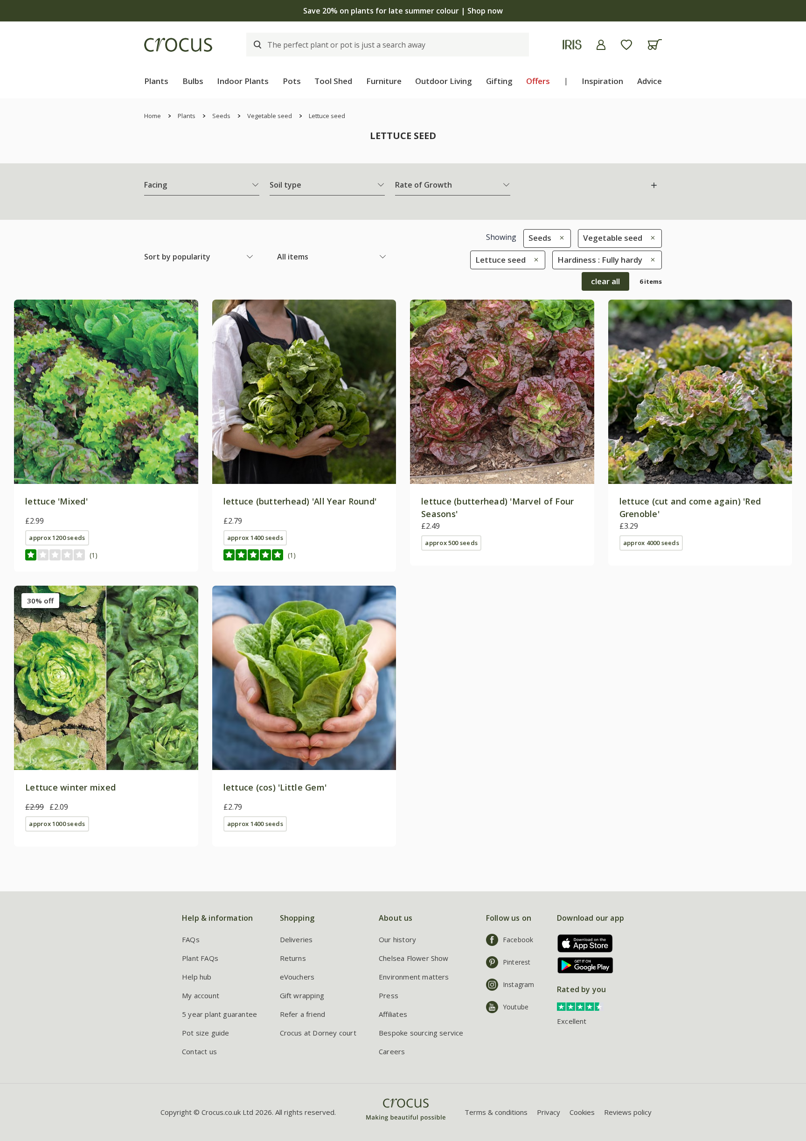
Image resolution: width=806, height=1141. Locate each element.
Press (388, 995)
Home (152, 116)
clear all (605, 281)
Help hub (197, 976)
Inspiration (602, 81)
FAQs (191, 939)
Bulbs (192, 81)
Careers (392, 1051)
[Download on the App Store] (582, 943)
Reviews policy (628, 1112)
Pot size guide (205, 1032)
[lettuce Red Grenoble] (700, 392)
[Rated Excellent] (580, 1006)
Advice (649, 81)
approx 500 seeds (451, 543)
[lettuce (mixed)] (106, 392)
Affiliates (393, 1014)
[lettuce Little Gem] (304, 678)
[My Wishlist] (626, 44)
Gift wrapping (302, 995)
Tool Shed (333, 81)
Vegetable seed (269, 116)
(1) (93, 555)
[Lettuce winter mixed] (106, 678)
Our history (397, 939)
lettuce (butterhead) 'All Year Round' (300, 501)
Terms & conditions (496, 1112)
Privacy (548, 1112)
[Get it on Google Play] (582, 965)
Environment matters (414, 976)
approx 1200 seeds (57, 537)
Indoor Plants (243, 81)
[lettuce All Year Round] (304, 392)
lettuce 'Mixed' (56, 501)
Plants (156, 81)
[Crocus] (178, 45)
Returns (293, 958)
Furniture (384, 81)
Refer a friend (303, 1014)
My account (200, 995)
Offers (538, 81)
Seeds (221, 116)
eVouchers (297, 976)
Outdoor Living (443, 81)
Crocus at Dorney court (318, 1032)
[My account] (601, 45)
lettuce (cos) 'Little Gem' (275, 787)
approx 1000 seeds (57, 823)
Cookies (582, 1112)
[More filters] (654, 185)
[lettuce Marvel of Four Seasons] (502, 392)
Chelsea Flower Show (414, 958)
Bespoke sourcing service (421, 1032)
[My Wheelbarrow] (654, 44)
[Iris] (572, 44)
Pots (292, 81)
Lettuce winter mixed (70, 787)
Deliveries (296, 939)
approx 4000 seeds (651, 543)
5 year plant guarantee (219, 1014)
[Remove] (559, 237)
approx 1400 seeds (255, 537)
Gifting (499, 81)
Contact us (199, 1051)
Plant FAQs (200, 958)
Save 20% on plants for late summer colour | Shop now (403, 11)
